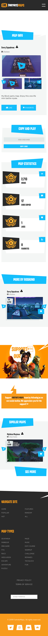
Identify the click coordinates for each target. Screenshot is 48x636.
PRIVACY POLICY (24, 580)
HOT (3, 516)
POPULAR (5, 513)
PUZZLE (4, 568)
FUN (26, 565)
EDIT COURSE (30, 546)
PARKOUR (5, 542)
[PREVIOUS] (3, 82)
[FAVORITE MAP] (41, 311)
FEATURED (29, 509)
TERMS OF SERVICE (24, 584)
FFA (2, 550)
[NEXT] (39, 82)
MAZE (27, 538)
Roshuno (7, 52)
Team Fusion (13, 437)
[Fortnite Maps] (13, 5)
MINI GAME (5, 546)
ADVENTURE (6, 565)
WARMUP (28, 550)
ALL (26, 516)
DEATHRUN (5, 538)
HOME (3, 509)
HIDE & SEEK (6, 557)
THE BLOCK (29, 561)
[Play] (21, 66)
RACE (3, 553)
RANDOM (28, 513)
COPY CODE (24, 147)
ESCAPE (4, 561)
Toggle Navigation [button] (44, 5)
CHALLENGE (29, 553)
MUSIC (27, 542)
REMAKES (28, 557)
